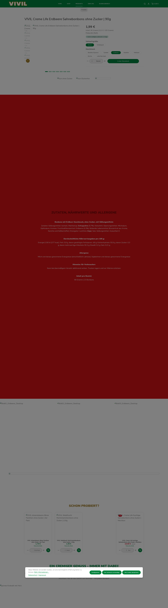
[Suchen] (144, 4)
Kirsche (90, 56)
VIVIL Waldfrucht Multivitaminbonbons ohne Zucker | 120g (68, 541)
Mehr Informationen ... (41, 572)
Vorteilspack (100, 45)
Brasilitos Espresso (93, 52)
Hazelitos (126, 52)
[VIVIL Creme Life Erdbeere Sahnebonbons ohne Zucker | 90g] (57, 49)
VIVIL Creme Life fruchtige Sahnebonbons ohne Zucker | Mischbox (130, 541)
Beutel (90, 45)
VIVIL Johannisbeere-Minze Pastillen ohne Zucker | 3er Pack (38, 541)
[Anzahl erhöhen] (105, 61)
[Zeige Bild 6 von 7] (64, 71)
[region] (53, 49)
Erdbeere (115, 52)
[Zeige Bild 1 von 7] (46, 71)
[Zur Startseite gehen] (21, 4)
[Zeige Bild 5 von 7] (61, 71)
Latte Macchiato (101, 56)
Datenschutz (32, 575)
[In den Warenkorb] (48, 550)
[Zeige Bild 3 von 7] (53, 71)
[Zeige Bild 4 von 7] (57, 71)
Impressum (42, 575)
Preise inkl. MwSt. (92, 33)
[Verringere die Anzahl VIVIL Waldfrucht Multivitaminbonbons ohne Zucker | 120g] (58, 550)
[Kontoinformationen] (148, 4)
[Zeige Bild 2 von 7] (50, 71)
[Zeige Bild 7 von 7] (68, 71)
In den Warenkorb (123, 61)
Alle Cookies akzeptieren (131, 572)
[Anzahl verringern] (88, 61)
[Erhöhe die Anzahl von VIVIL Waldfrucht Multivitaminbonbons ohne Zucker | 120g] (74, 550)
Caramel (106, 52)
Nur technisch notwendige (111, 572)
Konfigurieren (95, 572)
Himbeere (136, 52)
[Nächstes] (28, 61)
